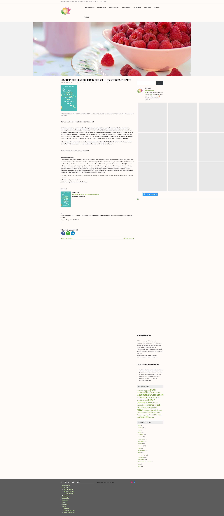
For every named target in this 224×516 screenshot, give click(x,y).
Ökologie (151, 417)
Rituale (160, 410)
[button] (63, 233)
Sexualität (140, 412)
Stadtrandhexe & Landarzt (144, 461)
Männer (143, 407)
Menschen (149, 405)
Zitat (138, 417)
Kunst (146, 400)
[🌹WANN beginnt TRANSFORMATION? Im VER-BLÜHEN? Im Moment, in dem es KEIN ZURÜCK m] (182, 147)
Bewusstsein (147, 390)
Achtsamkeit (140, 390)
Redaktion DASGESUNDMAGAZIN (71, 113)
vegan (144, 415)
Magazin (114, 113)
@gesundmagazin (149, 90)
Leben (151, 399)
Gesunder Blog (89, 8)
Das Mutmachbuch (68, 489)
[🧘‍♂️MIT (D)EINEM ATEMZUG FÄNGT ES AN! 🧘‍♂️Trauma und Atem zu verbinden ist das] (152, 147)
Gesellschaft (144, 394)
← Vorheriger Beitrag (67, 238)
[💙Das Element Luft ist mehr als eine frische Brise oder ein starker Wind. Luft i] (182, 176)
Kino (138, 400)
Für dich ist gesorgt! (69, 493)
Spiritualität (120, 113)
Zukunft (143, 417)
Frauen (152, 392)
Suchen (139, 80)
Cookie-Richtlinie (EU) (69, 512)
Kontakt (87, 17)
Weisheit (151, 415)
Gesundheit (96, 113)
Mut (133, 113)
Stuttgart (157, 412)
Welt (155, 415)
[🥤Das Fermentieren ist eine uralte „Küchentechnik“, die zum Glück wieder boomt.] (152, 176)
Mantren (156, 402)
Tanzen (141, 415)
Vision (147, 415)
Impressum (66, 508)
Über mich (157, 8)
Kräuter (142, 400)
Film (147, 392)
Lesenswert (109, 113)
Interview (140, 436)
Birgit (139, 425)
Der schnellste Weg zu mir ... (106, 482)
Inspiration (152, 397)
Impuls (143, 397)
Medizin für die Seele (69, 491)
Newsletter (137, 8)
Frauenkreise (126, 8)
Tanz (138, 415)
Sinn (144, 412)
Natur (140, 409)
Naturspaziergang (142, 455)
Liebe (149, 402)
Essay (139, 430)
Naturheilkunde (147, 410)
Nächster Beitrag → (128, 238)
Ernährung (141, 392)
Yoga (159, 415)
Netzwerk (147, 8)
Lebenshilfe (103, 113)
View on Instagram (151, 194)
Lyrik (152, 402)
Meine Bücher (101, 8)
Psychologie (154, 410)
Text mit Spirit (113, 8)
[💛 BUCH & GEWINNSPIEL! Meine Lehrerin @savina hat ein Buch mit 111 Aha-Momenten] (152, 117)
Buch (127, 113)
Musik (157, 405)
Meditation (140, 405)
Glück (138, 397)
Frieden (158, 392)
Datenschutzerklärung (69, 510)
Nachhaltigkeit (152, 407)
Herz (130, 113)
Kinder (159, 397)
